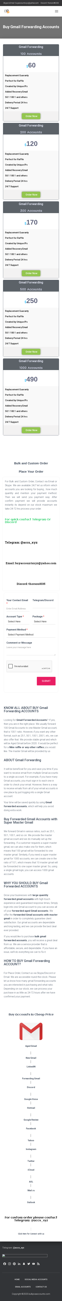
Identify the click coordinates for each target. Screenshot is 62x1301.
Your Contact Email (17, 602)
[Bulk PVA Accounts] (8, 11)
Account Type (15, 616)
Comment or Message (19, 642)
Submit (46, 681)
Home (17, 1279)
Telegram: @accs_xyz (21, 542)
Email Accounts (23, 1287)
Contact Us (41, 1287)
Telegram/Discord (43, 600)
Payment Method (17, 629)
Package (38, 616)
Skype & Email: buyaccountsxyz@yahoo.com (21, 3)
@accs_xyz (18, 1247)
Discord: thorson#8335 (50, 3)
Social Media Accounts (36, 1279)
